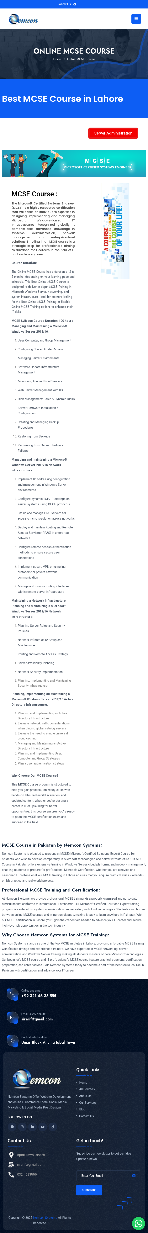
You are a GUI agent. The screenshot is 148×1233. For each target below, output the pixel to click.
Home (57, 59)
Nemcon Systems (45, 1218)
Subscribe (89, 1190)
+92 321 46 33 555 (38, 995)
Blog (82, 1109)
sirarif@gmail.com (37, 1019)
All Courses (87, 1089)
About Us (85, 1096)
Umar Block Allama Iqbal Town (48, 1042)
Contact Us (86, 1116)
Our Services (88, 1102)
